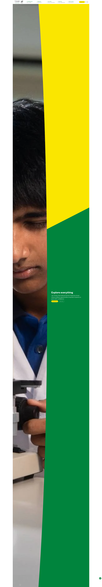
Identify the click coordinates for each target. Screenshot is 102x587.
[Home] (19, 2)
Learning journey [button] (29, 1)
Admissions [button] (39, 1)
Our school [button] (49, 1)
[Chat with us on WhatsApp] (100, 578)
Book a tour (61, 301)
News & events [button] (71, 1)
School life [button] (60, 1)
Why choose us (54, 301)
